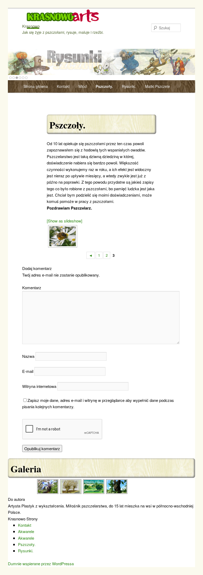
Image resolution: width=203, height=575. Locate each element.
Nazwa (28, 356)
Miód (83, 86)
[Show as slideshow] (64, 221)
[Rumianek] (62, 236)
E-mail (27, 371)
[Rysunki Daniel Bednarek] (101, 63)
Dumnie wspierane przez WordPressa (41, 563)
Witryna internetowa (39, 386)
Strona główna (36, 86)
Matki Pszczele (157, 86)
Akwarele (26, 531)
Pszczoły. (104, 86)
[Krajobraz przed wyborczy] (71, 493)
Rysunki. (129, 86)
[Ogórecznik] (48, 493)
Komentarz (31, 287)
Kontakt (63, 86)
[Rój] (117, 493)
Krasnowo (31, 26)
